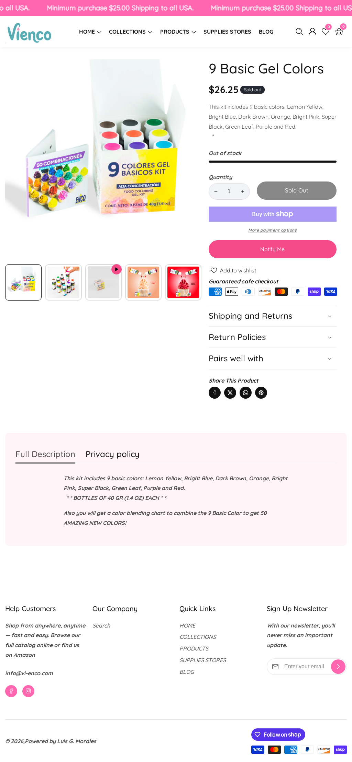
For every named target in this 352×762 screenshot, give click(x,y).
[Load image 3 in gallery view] (143, 282)
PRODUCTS (174, 31)
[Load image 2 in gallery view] (63, 282)
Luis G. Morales (76, 741)
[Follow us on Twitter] (230, 393)
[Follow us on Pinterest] (261, 393)
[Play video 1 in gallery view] (103, 282)
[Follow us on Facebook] (215, 393)
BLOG (266, 31)
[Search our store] (301, 31)
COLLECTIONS (127, 31)
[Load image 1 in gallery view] (23, 282)
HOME (87, 31)
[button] (273, 358)
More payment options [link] (272, 230)
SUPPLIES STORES (227, 31)
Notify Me (272, 249)
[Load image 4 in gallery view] (183, 282)
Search (101, 625)
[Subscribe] (338, 666)
